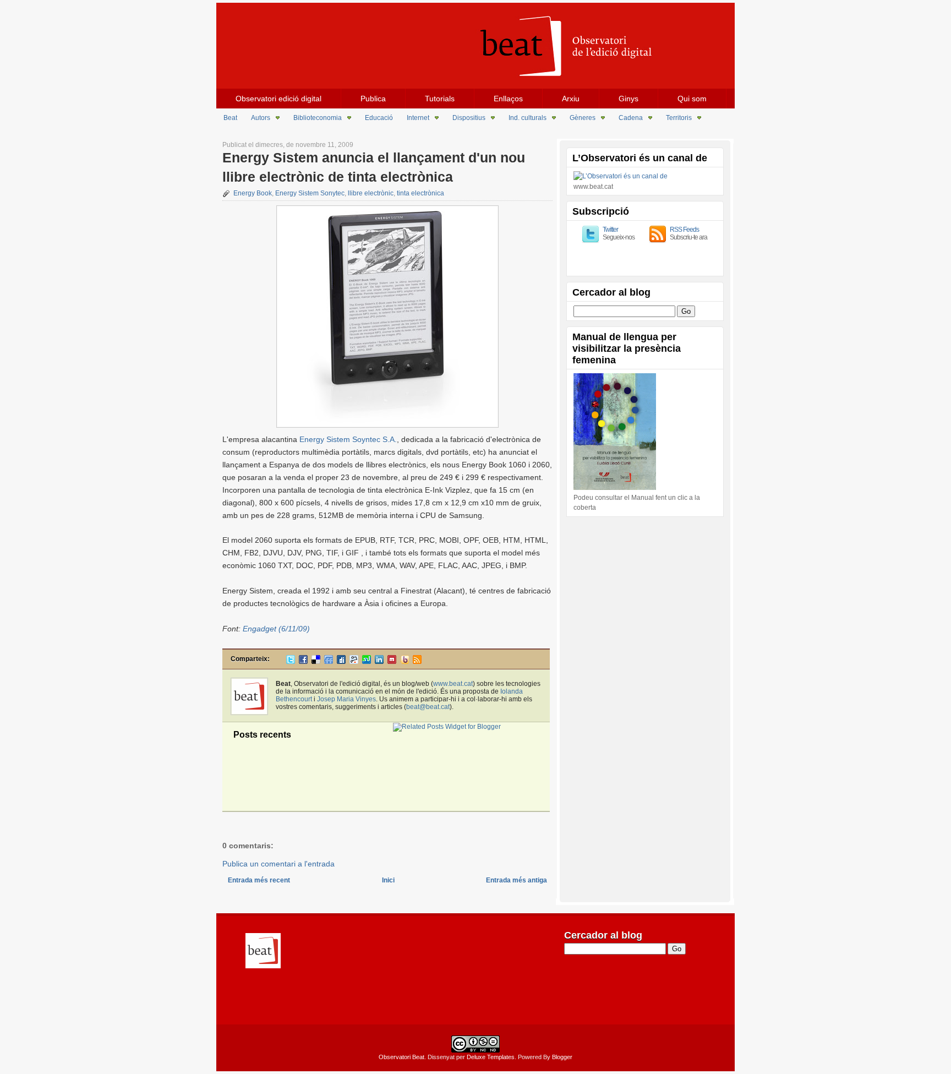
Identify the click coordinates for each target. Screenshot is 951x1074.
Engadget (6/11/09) (276, 628)
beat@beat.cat (428, 707)
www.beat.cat (453, 684)
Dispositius (468, 118)
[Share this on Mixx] (391, 662)
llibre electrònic (370, 193)
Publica (373, 98)
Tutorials (440, 98)
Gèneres (582, 118)
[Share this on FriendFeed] (328, 662)
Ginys (628, 98)
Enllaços (508, 98)
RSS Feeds (684, 229)
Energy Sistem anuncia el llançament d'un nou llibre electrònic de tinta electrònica (373, 167)
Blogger (562, 1057)
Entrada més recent (259, 880)
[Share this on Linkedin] (379, 662)
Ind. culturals (527, 118)
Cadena (631, 118)
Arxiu (571, 98)
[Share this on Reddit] (353, 662)
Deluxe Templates (491, 1057)
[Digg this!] (341, 662)
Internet (418, 118)
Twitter (610, 229)
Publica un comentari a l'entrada (278, 863)
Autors (260, 118)
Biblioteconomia (317, 118)
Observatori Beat (401, 1057)
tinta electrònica (420, 193)
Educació (379, 118)
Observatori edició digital (278, 98)
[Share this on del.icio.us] (315, 662)
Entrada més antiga (516, 880)
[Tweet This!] (290, 662)
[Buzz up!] (404, 662)
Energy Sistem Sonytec (310, 193)
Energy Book (252, 193)
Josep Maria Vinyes (346, 699)
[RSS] (417, 662)
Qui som (692, 98)
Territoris (679, 118)
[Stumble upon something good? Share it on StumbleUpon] (366, 662)
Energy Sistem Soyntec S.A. (348, 439)
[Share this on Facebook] (303, 662)
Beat (230, 118)
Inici (388, 880)
